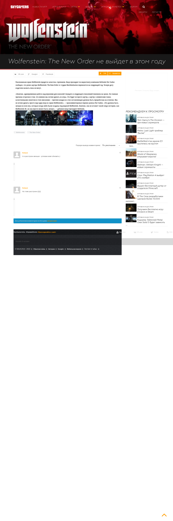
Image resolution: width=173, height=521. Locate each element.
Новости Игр (39, 7)
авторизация (52, 221)
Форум (133, 7)
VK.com (138, 232)
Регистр (156, 12)
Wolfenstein (20, 132)
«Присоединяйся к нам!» (47, 232)
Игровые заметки (111, 7)
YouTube (121, 232)
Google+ (61, 249)
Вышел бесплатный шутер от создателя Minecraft (151, 187)
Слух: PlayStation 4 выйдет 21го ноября (150, 176)
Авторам (51, 249)
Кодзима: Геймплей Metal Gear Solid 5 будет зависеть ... (145, 222)
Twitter (155, 232)
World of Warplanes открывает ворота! (147, 155)
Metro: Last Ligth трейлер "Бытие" (150, 132)
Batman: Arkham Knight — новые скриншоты (150, 166)
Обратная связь (39, 249)
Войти (143, 12)
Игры (74, 7)
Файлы (89, 7)
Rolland (25, 153)
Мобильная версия (74, 249)
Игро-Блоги (59, 7)
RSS (169, 232)
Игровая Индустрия (145, 117)
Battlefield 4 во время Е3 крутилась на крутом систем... (144, 143)
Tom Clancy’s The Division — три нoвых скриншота (150, 121)
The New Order (34, 132)
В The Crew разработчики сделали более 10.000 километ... (144, 198)
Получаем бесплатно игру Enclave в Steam (150, 210)
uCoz (95, 249)
